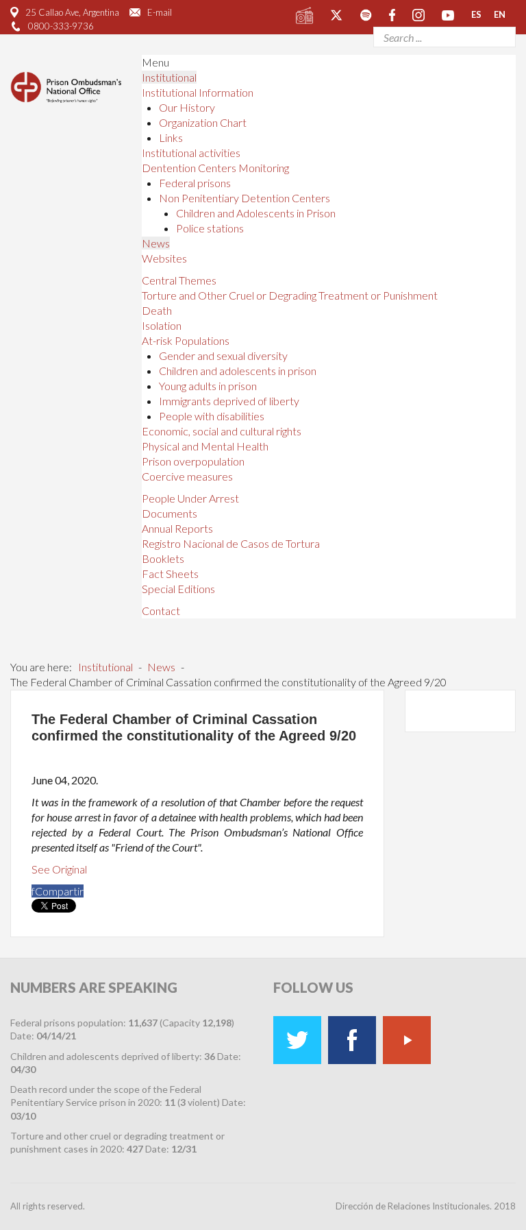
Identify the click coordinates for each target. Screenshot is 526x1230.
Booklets (163, 558)
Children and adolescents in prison (237, 370)
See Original (59, 869)
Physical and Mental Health (205, 446)
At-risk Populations (185, 340)
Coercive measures (187, 476)
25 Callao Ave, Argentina (72, 12)
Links (171, 137)
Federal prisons (195, 182)
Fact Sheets (170, 573)
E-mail (159, 12)
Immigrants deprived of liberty (229, 400)
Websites (164, 258)
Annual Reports (177, 528)
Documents (169, 513)
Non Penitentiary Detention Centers (244, 197)
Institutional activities (191, 152)
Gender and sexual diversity (223, 355)
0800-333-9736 (61, 26)
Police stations (210, 227)
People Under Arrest (190, 498)
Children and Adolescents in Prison (256, 212)
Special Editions (178, 588)
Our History (187, 107)
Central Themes (179, 280)
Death (157, 310)
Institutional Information (197, 92)
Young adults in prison (208, 385)
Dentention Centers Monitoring (215, 167)
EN (499, 14)
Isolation (161, 325)
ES (476, 14)
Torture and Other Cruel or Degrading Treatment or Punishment (290, 295)
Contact (161, 610)
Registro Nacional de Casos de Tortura (231, 543)
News (156, 243)
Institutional (169, 77)
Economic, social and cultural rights (221, 430)
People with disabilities (211, 415)
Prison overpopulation (193, 461)
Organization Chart (203, 122)
